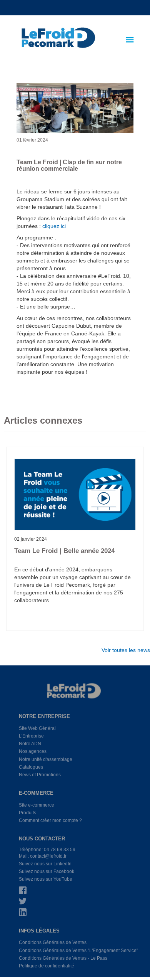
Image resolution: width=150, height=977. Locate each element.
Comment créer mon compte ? (50, 820)
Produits (27, 812)
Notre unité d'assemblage (45, 759)
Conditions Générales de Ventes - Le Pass (63, 958)
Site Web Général (37, 728)
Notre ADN (30, 743)
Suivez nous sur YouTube (45, 879)
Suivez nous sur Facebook (46, 871)
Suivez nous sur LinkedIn (45, 863)
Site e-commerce (36, 805)
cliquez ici (54, 226)
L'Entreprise (31, 736)
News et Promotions (40, 774)
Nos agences (33, 751)
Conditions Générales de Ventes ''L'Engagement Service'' (78, 950)
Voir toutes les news (126, 650)
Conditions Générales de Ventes (53, 942)
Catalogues (31, 767)
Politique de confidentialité (46, 966)
